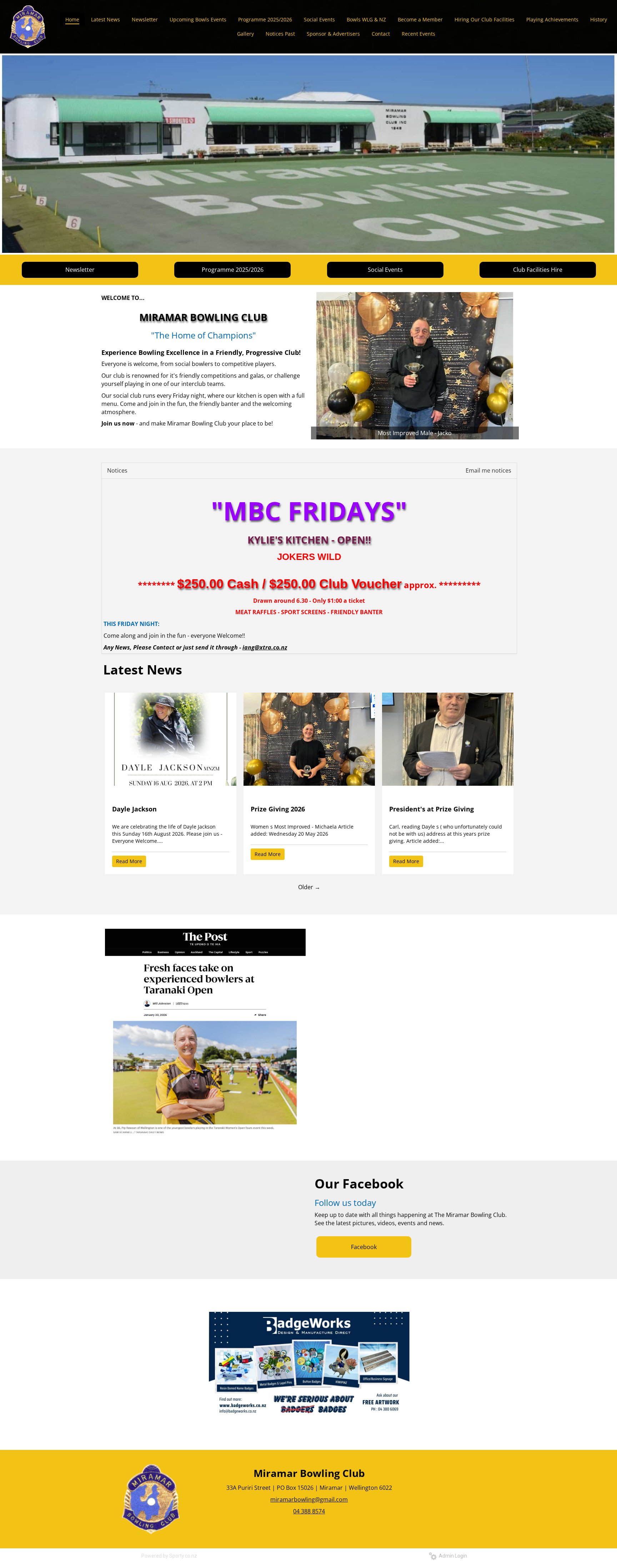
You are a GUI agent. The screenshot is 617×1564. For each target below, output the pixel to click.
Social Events (385, 270)
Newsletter (80, 270)
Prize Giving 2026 (278, 809)
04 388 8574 (309, 1511)
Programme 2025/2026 (233, 270)
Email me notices (488, 470)
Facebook (364, 1247)
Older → (309, 887)
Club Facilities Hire (537, 270)
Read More (129, 861)
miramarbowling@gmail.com (309, 1499)
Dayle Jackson (134, 809)
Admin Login (452, 1556)
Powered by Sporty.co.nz (169, 1556)
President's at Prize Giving (431, 809)
